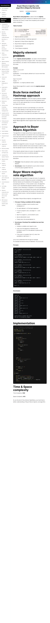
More (28, 13)
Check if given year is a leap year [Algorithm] (5, 177)
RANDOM (28, 1)
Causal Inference (5, 133)
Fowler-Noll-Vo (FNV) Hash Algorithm (4, 89)
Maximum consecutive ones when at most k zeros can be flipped (5, 194)
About (18, 1)
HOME (11, 1)
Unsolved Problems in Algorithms (4, 14)
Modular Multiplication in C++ (5, 83)
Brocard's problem (5, 148)
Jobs (15, 1)
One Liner (23, 1)
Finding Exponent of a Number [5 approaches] (5, 122)
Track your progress (35, 1)
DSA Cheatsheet (5, 1)
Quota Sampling (5, 131)
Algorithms (21, 11)
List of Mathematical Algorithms (31, 11)
